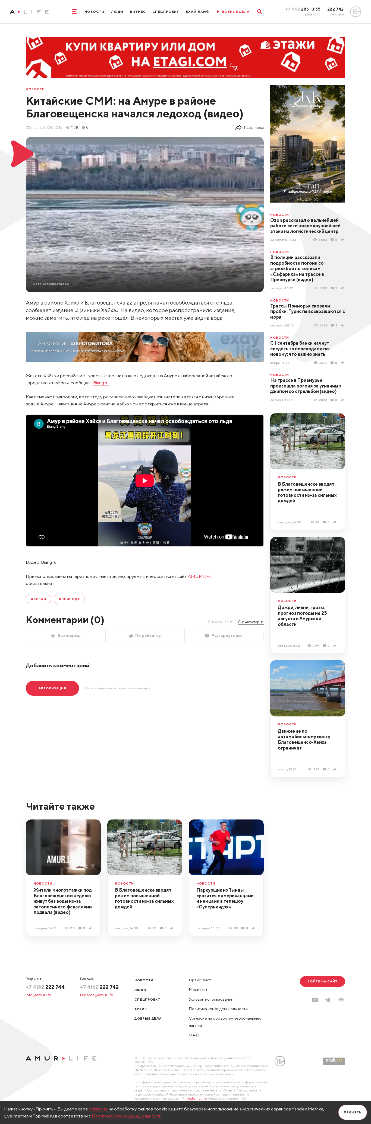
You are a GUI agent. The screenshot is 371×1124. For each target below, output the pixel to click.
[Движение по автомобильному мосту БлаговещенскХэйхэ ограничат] (335, 769)
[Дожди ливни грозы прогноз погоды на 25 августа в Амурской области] (335, 645)
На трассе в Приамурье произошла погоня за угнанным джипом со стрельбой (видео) (305, 385)
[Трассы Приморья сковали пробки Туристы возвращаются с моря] (343, 325)
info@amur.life (38, 994)
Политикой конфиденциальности (127, 1116)
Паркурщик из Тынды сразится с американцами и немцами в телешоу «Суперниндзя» (225, 898)
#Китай (38, 599)
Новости (94, 11)
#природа (69, 599)
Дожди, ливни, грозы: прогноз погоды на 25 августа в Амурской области (302, 616)
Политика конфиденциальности (218, 1008)
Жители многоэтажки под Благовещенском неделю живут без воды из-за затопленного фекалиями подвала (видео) (63, 901)
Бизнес (138, 11)
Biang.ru (101, 382)
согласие (98, 1109)
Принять (352, 1112)
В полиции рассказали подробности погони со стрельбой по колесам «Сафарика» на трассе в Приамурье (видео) (297, 268)
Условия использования (211, 999)
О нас (194, 1035)
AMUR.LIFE (200, 576)
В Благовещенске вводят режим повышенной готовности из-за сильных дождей (307, 492)
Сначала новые (220, 622)
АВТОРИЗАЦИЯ (52, 688)
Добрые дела (148, 1018)
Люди (117, 11)
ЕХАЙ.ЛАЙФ (197, 11)
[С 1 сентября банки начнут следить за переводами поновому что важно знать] (343, 362)
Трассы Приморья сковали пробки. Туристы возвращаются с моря (307, 311)
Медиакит (198, 989)
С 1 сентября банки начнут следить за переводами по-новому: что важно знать (300, 348)
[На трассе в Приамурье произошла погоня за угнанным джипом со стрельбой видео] (343, 399)
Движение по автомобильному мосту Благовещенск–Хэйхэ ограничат (304, 739)
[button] (341, 1000)
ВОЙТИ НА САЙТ (322, 981)
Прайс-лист (200, 980)
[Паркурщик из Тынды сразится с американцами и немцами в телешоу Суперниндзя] (254, 928)
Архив (140, 1009)
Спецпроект (165, 11)
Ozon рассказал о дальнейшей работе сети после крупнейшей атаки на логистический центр (305, 225)
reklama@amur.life (96, 994)
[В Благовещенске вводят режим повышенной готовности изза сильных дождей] (335, 522)
